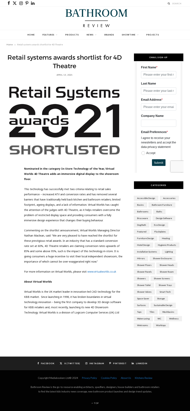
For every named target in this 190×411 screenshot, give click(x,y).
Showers (141, 278)
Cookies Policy (109, 377)
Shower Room (167, 271)
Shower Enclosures (162, 258)
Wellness (174, 318)
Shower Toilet (144, 285)
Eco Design (159, 225)
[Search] (169, 3)
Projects (152, 34)
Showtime (129, 34)
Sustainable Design (163, 305)
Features (48, 34)
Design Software (164, 218)
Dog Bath (141, 225)
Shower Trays (165, 285)
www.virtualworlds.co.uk (101, 271)
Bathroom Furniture (162, 204)
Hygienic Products (167, 245)
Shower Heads (167, 265)
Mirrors (141, 258)
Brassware (142, 218)
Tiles (152, 311)
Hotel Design (143, 245)
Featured (141, 231)
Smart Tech (165, 291)
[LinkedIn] (11, 209)
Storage (161, 298)
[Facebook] (11, 181)
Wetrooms (142, 325)
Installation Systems (147, 251)
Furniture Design (145, 238)
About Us (126, 377)
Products (72, 34)
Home (31, 34)
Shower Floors (144, 265)
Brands (109, 34)
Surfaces (141, 305)
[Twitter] (11, 190)
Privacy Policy (89, 377)
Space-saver (143, 298)
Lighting (169, 251)
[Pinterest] (11, 200)
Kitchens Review (143, 377)
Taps (139, 311)
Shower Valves (144, 291)
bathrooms (142, 211)
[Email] (11, 219)
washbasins (168, 311)
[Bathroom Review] (95, 18)
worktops (161, 325)
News (90, 34)
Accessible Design (146, 198)
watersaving (143, 318)
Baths (159, 211)
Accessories (169, 198)
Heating (166, 238)
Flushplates (160, 231)
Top (96, 403)
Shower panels (144, 271)
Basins (140, 204)
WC (159, 318)
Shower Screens (162, 278)
